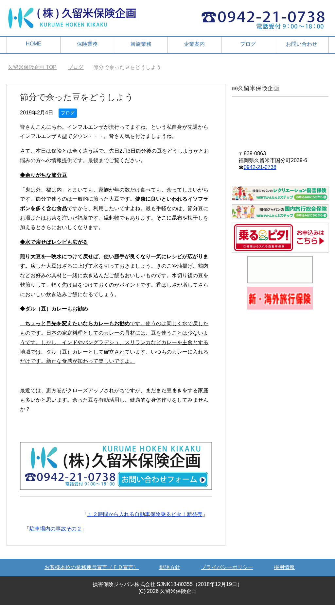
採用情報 (284, 567)
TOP (32, 67)
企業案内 (194, 44)
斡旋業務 (141, 44)
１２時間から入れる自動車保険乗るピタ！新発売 (145, 514)
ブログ (248, 44)
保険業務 (87, 44)
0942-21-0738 (260, 167)
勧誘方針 (169, 567)
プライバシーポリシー (227, 567)
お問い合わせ (301, 44)
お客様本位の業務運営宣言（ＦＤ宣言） (91, 567)
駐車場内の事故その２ (55, 528)
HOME (34, 43)
